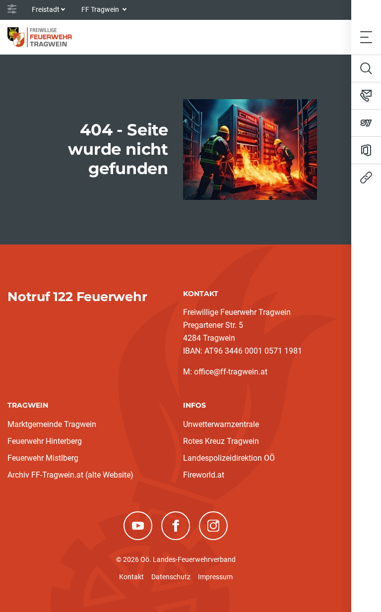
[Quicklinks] (366, 177)
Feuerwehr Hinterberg (44, 441)
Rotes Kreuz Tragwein (221, 441)
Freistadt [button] (46, 9)
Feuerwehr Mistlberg (42, 458)
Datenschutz (170, 577)
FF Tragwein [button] (101, 9)
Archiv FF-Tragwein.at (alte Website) (70, 475)
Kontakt (131, 577)
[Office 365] (366, 150)
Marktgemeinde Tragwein (51, 424)
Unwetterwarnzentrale (221, 424)
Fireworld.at (203, 475)
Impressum (215, 577)
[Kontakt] (366, 95)
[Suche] (366, 68)
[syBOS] (366, 123)
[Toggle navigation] (366, 37)
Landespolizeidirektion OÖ (229, 458)
